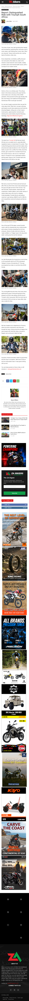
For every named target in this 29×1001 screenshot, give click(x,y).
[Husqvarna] (14, 786)
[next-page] (5, 440)
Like (25, 504)
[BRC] (13, 717)
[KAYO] (13, 821)
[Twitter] (11, 380)
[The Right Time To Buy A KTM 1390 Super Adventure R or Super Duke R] (5, 420)
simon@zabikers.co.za (12, 983)
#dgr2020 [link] (9, 115)
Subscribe (14, 493)
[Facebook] (7, 380)
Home (2, 6)
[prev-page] (2, 440)
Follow (24, 507)
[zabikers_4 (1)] (13, 855)
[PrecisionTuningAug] (13, 649)
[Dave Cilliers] (3, 21)
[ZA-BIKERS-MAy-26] (14, 683)
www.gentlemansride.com (14, 369)
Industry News (8, 374)
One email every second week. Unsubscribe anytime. (13, 489)
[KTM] (14, 546)
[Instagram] (14, 989)
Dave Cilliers (9, 21)
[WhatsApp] (17, 380)
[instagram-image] (7, 899)
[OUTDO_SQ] (13, 466)
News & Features (8, 6)
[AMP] (14, 580)
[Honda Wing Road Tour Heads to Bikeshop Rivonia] (5, 427)
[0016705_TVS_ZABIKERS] (13, 889)
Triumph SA (12, 140)
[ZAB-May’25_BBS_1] (14, 614)
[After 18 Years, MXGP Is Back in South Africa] (5, 434)
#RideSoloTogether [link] (17, 115)
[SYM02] (13, 752)
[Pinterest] (14, 380)
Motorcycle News (16, 6)
